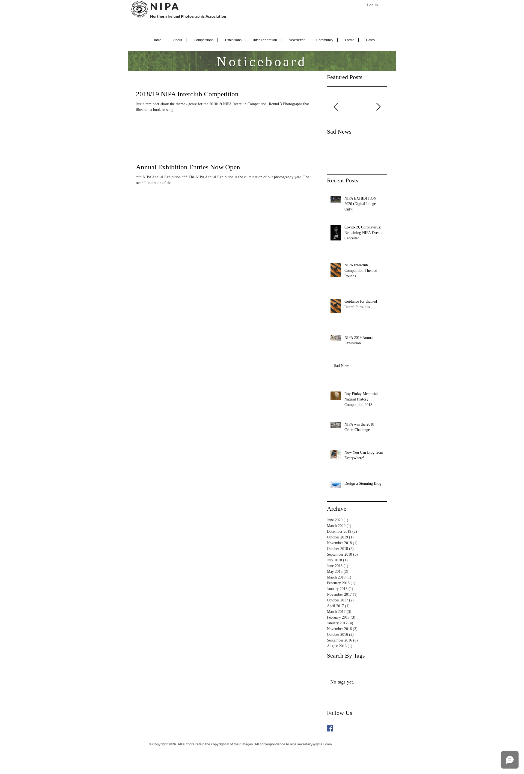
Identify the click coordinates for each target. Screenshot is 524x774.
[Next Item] (378, 107)
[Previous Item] (335, 107)
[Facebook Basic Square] (330, 728)
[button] (176, 40)
